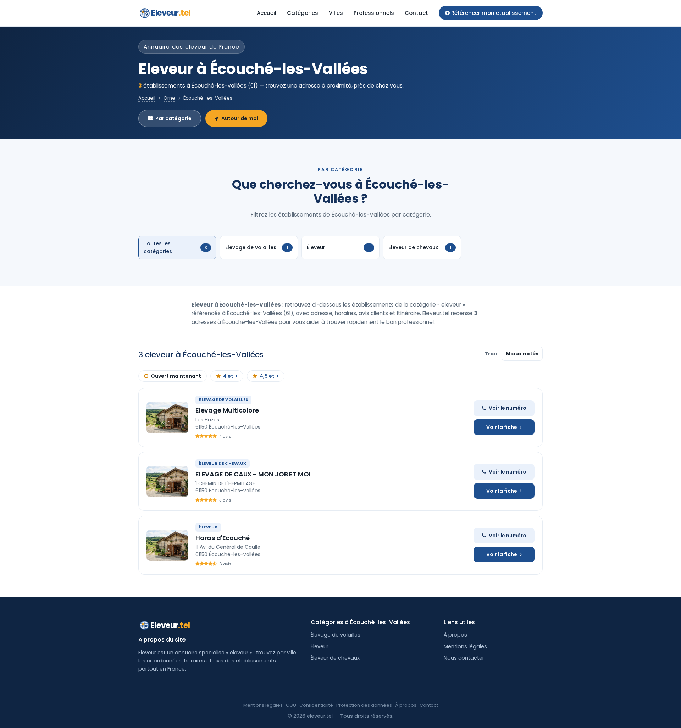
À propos (455, 634)
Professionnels (374, 13)
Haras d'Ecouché (222, 537)
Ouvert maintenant (176, 376)
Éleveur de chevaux (335, 657)
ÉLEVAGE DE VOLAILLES (223, 399)
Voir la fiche (501, 427)
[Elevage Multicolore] (167, 417)
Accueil (266, 13)
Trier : (493, 353)
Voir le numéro (507, 407)
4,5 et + (269, 376)
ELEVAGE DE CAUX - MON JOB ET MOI (252, 474)
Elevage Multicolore (227, 410)
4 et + (230, 376)
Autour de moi (239, 118)
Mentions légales (465, 646)
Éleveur (319, 646)
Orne (169, 98)
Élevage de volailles (335, 634)
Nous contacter (464, 657)
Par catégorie (173, 118)
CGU (291, 705)
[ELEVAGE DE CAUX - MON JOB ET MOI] (167, 481)
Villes (336, 13)
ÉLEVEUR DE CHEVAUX (223, 463)
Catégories (302, 13)
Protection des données (364, 705)
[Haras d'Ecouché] (167, 545)
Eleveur (170, 12)
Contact (416, 13)
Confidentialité (316, 705)
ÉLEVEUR (208, 527)
